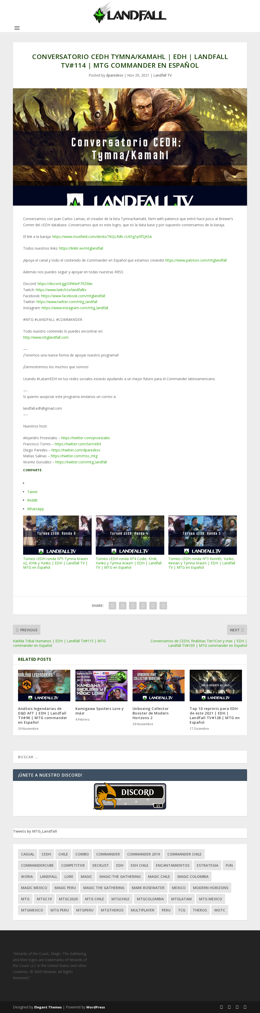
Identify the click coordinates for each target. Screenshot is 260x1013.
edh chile (140, 865)
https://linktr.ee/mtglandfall (81, 248)
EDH (119, 865)
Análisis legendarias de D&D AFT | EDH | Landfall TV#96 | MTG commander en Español (42, 715)
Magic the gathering (103, 887)
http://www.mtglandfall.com (46, 337)
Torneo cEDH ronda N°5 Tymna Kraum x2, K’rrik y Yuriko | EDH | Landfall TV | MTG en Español (55, 562)
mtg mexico (210, 898)
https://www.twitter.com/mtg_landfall (67, 301)
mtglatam (181, 898)
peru (166, 910)
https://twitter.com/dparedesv (76, 450)
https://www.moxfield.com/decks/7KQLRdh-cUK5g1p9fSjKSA (102, 236)
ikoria (27, 876)
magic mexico (34, 887)
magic (86, 876)
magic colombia (192, 876)
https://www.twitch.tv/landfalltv (61, 289)
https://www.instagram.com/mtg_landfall (75, 307)
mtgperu (84, 910)
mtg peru (60, 910)
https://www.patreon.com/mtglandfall (196, 260)
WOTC (219, 910)
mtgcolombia (150, 898)
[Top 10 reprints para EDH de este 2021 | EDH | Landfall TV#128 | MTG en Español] (216, 685)
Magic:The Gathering (120, 876)
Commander (108, 854)
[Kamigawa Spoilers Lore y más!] (101, 685)
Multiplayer (142, 910)
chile (63, 854)
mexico (179, 887)
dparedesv (114, 75)
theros (200, 910)
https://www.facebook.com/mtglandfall (73, 295)
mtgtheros (112, 910)
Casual (27, 854)
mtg (25, 898)
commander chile (184, 854)
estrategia (207, 865)
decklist (100, 865)
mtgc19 (44, 898)
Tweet (32, 491)
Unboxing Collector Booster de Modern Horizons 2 (151, 713)
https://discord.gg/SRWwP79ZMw (65, 283)
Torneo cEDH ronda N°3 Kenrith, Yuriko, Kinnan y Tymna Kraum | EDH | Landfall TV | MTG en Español (201, 562)
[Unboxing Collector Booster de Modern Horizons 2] (159, 685)
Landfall (48, 876)
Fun (229, 865)
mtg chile (94, 898)
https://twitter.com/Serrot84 (78, 443)
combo (82, 854)
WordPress (95, 1007)
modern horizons (210, 887)
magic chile (159, 876)
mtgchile (120, 898)
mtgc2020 (68, 898)
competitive (73, 865)
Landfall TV (162, 75)
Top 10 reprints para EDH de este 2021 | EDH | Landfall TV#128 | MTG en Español (215, 715)
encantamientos (172, 865)
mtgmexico (32, 910)
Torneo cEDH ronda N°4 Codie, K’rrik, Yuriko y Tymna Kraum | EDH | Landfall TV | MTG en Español (128, 562)
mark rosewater (148, 887)
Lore (68, 876)
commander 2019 (143, 854)
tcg (181, 910)
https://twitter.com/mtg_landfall (81, 462)
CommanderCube (37, 865)
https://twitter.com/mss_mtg (74, 455)
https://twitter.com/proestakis (85, 437)
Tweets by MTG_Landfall (35, 831)
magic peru (65, 887)
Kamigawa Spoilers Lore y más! (99, 711)
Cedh (46, 854)
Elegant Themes (48, 1007)
